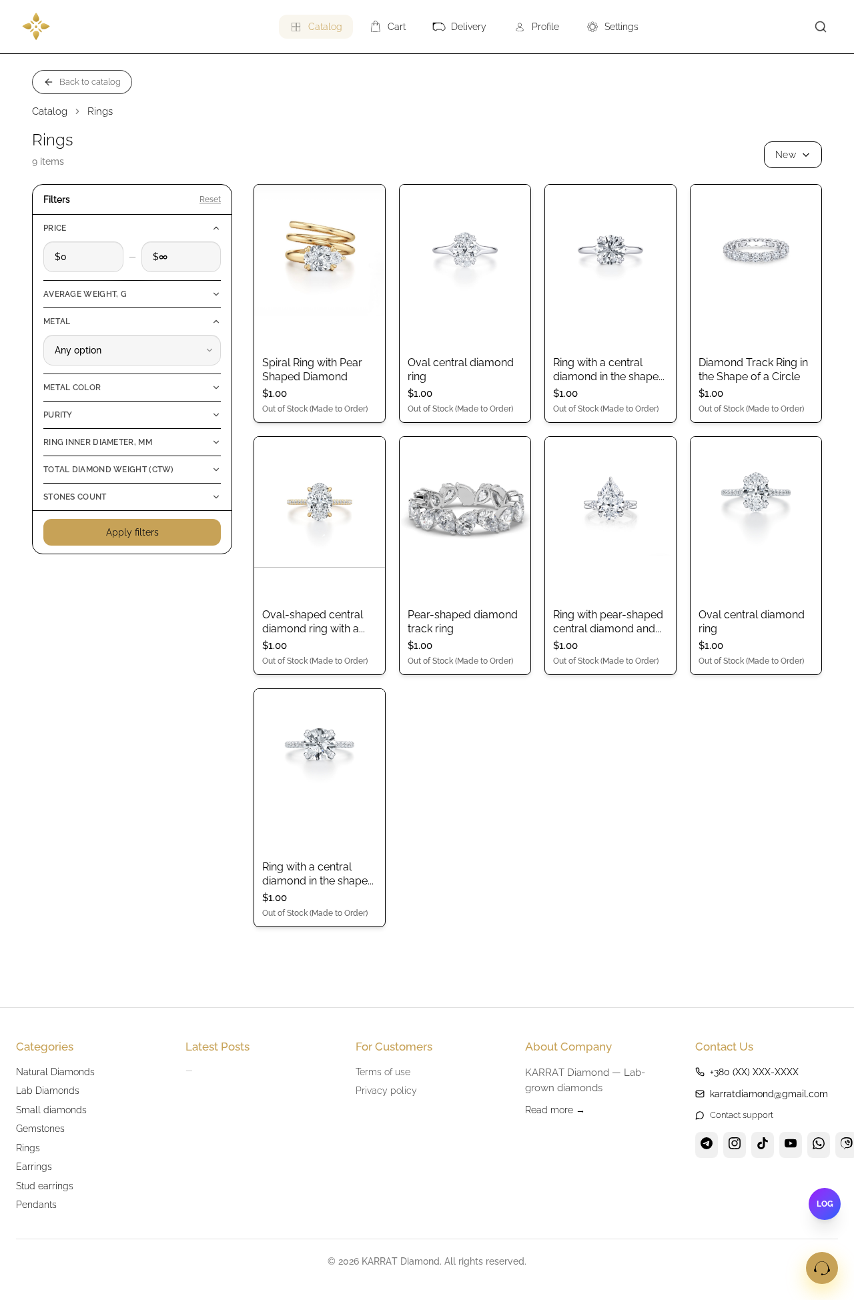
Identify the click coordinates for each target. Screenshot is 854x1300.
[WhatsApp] (818, 1145)
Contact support (741, 1114)
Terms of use (383, 1071)
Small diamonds (51, 1109)
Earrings (34, 1166)
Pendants (36, 1204)
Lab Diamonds (47, 1090)
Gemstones (40, 1128)
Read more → (555, 1109)
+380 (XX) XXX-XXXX (754, 1072)
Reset (210, 199)
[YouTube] (790, 1145)
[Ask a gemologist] (822, 1268)
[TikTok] (762, 1145)
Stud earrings (44, 1185)
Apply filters (132, 532)
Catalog (49, 111)
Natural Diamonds (55, 1071)
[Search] (821, 27)
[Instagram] (734, 1145)
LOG (825, 1204)
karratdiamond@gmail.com (769, 1094)
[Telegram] (706, 1145)
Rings (28, 1147)
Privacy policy (386, 1090)
